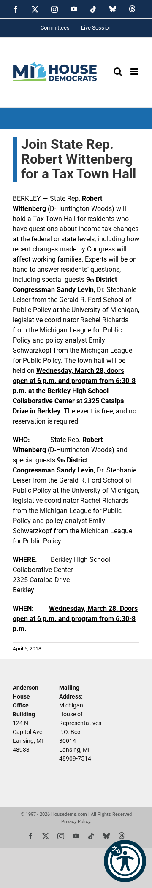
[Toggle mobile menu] (134, 71)
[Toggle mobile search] (118, 71)
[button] (125, 861)
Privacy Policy (75, 821)
